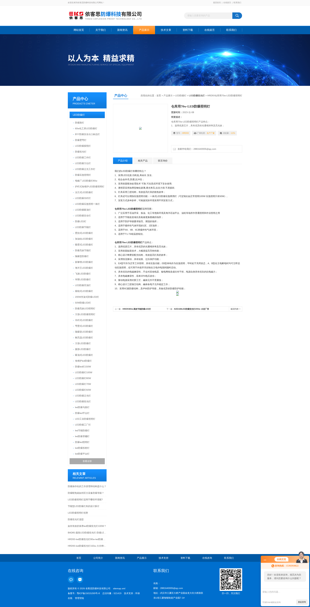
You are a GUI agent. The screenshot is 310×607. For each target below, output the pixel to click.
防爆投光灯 (80, 151)
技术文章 (166, 30)
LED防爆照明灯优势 (78, 512)
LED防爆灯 (79, 114)
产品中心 (80, 98)
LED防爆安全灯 (83, 215)
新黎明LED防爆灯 (84, 262)
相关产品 (143, 160)
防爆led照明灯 (82, 442)
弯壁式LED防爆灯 (84, 326)
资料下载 (188, 30)
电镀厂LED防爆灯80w (86, 180)
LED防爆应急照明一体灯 (87, 204)
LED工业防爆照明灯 (85, 419)
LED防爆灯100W (83, 372)
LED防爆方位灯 (83, 163)
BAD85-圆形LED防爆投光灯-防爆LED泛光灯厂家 (87, 532)
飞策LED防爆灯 (83, 273)
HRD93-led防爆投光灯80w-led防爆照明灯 (87, 539)
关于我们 (100, 30)
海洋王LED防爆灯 (84, 268)
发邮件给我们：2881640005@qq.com (196, 149)
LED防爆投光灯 (83, 401)
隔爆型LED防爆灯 (84, 331)
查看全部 (87, 461)
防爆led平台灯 (82, 413)
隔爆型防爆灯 (82, 256)
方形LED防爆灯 (83, 343)
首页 (158, 95)
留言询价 (163, 160)
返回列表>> (236, 309)
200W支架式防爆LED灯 (87, 297)
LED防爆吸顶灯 (83, 209)
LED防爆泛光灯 (83, 395)
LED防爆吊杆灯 (83, 198)
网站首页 (79, 30)
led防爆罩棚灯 (82, 436)
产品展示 (144, 30)
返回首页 (217, 2)
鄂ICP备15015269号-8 (88, 593)
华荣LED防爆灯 (83, 279)
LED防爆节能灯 (83, 227)
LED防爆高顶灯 (83, 285)
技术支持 (163, 557)
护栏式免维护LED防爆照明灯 (89, 186)
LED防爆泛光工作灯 (85, 169)
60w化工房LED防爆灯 (86, 128)
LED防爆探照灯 (83, 146)
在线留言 (227, 2)
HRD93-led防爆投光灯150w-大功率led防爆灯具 (87, 546)
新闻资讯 (122, 30)
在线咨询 (207, 557)
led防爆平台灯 (82, 453)
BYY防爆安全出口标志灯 (87, 134)
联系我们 (237, 2)
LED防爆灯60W (83, 390)
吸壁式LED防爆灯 (84, 244)
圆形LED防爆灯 (83, 349)
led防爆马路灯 (82, 407)
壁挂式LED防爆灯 (84, 233)
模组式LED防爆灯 (84, 291)
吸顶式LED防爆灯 (84, 355)
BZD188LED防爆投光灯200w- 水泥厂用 (191, 309)
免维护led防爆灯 (83, 360)
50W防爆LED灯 (83, 302)
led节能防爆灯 (82, 430)
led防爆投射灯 (82, 448)
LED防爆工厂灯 (83, 424)
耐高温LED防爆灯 (84, 337)
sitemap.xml (119, 588)
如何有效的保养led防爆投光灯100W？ (87, 526)
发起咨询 (302, 602)
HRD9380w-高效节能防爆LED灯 (137, 309)
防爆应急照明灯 (83, 175)
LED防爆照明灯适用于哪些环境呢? (85, 499)
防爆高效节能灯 (83, 250)
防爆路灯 (79, 122)
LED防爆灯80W (83, 378)
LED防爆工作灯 (83, 157)
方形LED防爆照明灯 (85, 314)
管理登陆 (79, 598)
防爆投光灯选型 (76, 519)
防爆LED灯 (80, 221)
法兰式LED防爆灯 (84, 192)
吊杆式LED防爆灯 (84, 320)
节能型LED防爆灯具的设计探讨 (83, 506)
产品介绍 (123, 160)
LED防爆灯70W (83, 384)
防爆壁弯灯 (80, 140)
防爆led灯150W (83, 366)
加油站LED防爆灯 (84, 239)
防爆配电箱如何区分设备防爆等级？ (86, 493)
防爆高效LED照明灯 (85, 308)
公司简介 (98, 557)
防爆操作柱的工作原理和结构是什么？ (87, 486)
